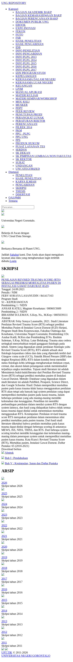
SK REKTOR (24, 159)
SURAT (20, 162)
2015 (4, 599)
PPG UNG (22, 136)
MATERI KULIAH (27, 95)
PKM (19, 130)
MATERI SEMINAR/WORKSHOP (36, 98)
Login (13, 261)
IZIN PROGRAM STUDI (31, 72)
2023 (4, 514)
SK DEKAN (23, 152)
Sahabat (14, 254)
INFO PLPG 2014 (26, 60)
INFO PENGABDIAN (29, 53)
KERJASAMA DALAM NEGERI (35, 79)
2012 (4, 631)
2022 (4, 525)
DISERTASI (23, 194)
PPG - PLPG (23, 133)
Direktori (14, 172)
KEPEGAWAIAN (26, 76)
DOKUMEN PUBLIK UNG (32, 21)
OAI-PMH (15, 197)
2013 (4, 621)
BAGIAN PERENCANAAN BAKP (37, 18)
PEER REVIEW (25, 111)
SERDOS (21, 149)
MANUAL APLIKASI (29, 92)
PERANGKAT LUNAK (30, 117)
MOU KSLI (22, 101)
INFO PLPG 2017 (26, 69)
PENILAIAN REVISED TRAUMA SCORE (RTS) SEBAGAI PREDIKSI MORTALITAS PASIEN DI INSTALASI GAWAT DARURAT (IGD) (31, 283)
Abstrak (9, 452)
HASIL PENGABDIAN (30, 44)
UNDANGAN (24, 165)
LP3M (19, 88)
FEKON (20, 31)
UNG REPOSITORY (13, 2)
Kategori (13, 8)
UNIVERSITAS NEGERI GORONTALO (25, 655)
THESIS (20, 191)
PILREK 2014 (24, 127)
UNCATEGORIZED (28, 168)
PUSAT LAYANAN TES (30, 146)
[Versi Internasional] (2, 210)
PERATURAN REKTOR (30, 120)
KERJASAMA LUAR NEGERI (34, 82)
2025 (4, 493)
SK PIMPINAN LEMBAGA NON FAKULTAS (43, 156)
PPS (18, 140)
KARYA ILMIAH (26, 181)
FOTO (19, 34)
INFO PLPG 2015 (26, 63)
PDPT (19, 108)
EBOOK (21, 24)
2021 (4, 535)
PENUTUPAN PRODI (29, 114)
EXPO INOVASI (25, 28)
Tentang (13, 200)
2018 (4, 567)
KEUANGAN (24, 85)
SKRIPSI (21, 188)
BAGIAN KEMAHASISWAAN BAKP (39, 15)
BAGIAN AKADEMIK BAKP (34, 12)
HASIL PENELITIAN (28, 40)
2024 (4, 504)
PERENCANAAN (26, 124)
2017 (4, 578)
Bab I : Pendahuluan (16, 458)
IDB (18, 47)
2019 (4, 557)
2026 (4, 482)
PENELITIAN (24, 175)
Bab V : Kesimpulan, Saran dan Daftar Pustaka (31, 463)
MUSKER (22, 104)
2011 (4, 642)
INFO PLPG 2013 (26, 56)
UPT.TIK (6, 652)
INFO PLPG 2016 (26, 66)
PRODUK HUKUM (27, 143)
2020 (4, 546)
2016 (4, 589)
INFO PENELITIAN (28, 50)
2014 (4, 610)
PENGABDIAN (25, 184)
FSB (18, 37)
